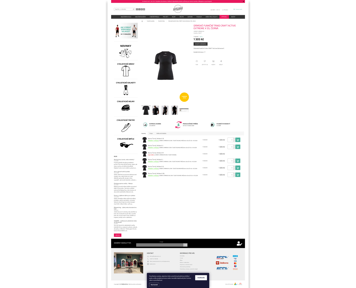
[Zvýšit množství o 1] (234, 139)
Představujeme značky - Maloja (123, 183)
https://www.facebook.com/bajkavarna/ (160, 261)
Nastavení (154, 285)
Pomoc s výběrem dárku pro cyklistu (124, 195)
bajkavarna (152, 264)
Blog (181, 260)
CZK (217, 10)
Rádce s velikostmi (184, 262)
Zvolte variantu (200, 44)
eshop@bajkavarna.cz (155, 256)
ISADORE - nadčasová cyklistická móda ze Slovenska (125, 221)
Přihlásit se (185, 245)
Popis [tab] (151, 133)
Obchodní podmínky (185, 267)
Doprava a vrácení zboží (186, 264)
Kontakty (182, 256)
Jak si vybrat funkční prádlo (122, 171)
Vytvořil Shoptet (229, 284)
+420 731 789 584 (154, 259)
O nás (181, 258)
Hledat (133, 9)
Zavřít (203, 57)
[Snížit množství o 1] (234, 141)
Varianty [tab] (143, 133)
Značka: (198, 33)
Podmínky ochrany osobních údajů (189, 269)
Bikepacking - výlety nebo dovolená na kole (125, 208)
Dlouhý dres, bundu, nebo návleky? (124, 159)
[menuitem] (126, 17)
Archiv (117, 235)
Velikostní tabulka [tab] (161, 133)
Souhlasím (201, 278)
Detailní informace (199, 52)
